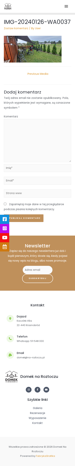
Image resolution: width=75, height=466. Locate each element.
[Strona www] (37, 194)
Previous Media (38, 74)
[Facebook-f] (37, 390)
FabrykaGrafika (45, 456)
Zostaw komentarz (16, 28)
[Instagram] (29, 390)
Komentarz (11, 116)
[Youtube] (46, 390)
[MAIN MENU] (66, 6)
